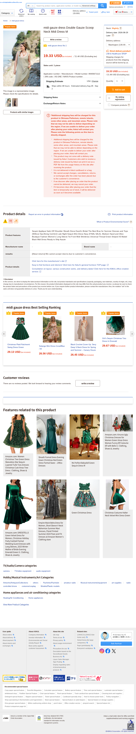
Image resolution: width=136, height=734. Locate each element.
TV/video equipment (22, 571)
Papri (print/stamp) (83, 645)
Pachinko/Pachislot (51, 583)
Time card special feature (93, 690)
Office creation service (72, 703)
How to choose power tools (93, 697)
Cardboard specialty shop (72, 697)
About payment (8, 640)
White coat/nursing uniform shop (39, 703)
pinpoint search (88, 703)
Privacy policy (58, 640)
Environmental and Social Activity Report (38, 641)
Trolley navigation (112, 697)
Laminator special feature (113, 690)
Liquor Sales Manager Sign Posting (61, 660)
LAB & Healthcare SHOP (116, 54)
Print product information (122, 214)
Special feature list (103, 703)
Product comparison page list (15, 706)
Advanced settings (88, 6)
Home (5, 21)
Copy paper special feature (14, 690)
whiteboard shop (11, 693)
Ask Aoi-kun (116, 643)
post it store (58, 703)
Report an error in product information (44, 214)
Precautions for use (60, 649)
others (35, 583)
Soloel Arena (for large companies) (85, 641)
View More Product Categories (16, 604)
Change (95, 81)
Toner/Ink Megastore (34, 690)
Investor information (36, 638)
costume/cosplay (29, 586)
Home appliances (35, 598)
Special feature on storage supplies (100, 700)
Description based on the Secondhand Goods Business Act (62, 653)
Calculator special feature (53, 690)
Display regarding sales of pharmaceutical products (61, 667)
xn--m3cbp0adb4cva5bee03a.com (11, 2)
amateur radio (70, 583)
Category (5, 13)
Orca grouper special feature (15, 703)
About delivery (8, 638)
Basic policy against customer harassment (36, 647)
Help (131, 7)
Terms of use (57, 638)
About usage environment (62, 643)
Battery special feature (73, 690)
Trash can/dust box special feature (87, 693)
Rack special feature (64, 693)
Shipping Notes (51, 97)
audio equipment (43, 571)
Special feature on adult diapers (73, 700)
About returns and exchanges (9, 644)
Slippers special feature (34, 697)
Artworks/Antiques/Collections (15, 583)
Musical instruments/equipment (94, 583)
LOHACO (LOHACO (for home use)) (85, 636)
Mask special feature (52, 700)
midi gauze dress (18, 21)
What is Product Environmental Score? (113, 222)
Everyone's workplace (85, 648)
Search (102, 5)
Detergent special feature (14, 697)
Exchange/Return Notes (55, 103)
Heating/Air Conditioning (13, 598)
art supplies (116, 583)
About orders (7, 635)
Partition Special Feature (28, 693)
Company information (36, 635)
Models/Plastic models (50, 586)
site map (56, 635)
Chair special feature (47, 693)
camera (6, 571)
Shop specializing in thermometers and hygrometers (23, 700)
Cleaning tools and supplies (112, 693)
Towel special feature (52, 697)
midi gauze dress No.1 (57, 45)
